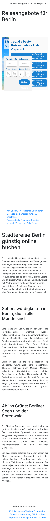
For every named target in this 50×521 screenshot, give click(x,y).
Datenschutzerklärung (20, 514)
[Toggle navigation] (3, 4)
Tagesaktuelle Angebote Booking (23, 220)
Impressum (14, 517)
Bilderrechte (39, 511)
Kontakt (42, 517)
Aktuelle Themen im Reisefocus (22, 223)
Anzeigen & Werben (23, 511)
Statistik (34, 517)
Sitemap (25, 517)
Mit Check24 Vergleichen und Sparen (25, 210)
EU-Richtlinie (38, 514)
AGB (11, 511)
